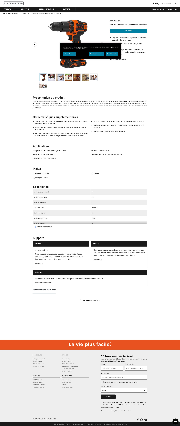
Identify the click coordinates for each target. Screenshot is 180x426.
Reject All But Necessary (96, 53)
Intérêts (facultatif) (106, 386)
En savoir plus (37, 107)
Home (4, 13)
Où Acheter (128, 30)
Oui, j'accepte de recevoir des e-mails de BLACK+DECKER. (120, 382)
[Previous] (35, 44)
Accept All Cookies (112, 53)
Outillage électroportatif (14, 13)
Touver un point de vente (157, 9)
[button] (137, 419)
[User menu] (175, 9)
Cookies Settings (69, 53)
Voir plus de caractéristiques (118, 59)
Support (66, 9)
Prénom (103, 364)
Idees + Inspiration (46, 9)
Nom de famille (129, 364)
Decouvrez (25, 9)
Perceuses (24, 13)
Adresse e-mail (105, 373)
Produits (7, 9)
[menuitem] (8, 9)
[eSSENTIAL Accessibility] (155, 3)
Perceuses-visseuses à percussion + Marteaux (41, 13)
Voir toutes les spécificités (44, 226)
